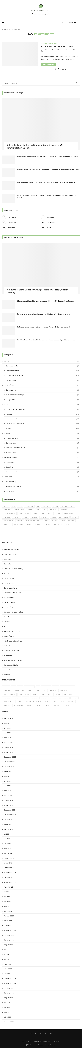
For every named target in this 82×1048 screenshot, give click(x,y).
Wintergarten (18, 524)
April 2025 (7, 791)
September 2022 (10, 940)
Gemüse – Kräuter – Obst (42, 448)
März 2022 (8, 969)
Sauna (54, 517)
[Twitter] (65, 22)
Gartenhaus (7, 510)
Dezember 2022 (10, 925)
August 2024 (8, 829)
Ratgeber (34, 517)
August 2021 (8, 998)
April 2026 (7, 738)
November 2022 (10, 930)
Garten (55, 506)
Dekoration (42, 462)
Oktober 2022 (9, 935)
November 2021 (10, 983)
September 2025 (10, 771)
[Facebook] (62, 22)
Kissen (27, 513)
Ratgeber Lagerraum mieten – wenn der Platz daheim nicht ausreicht (44, 327)
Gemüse (30, 510)
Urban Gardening (42, 481)
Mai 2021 (7, 1007)
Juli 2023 (7, 892)
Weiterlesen (48, 64)
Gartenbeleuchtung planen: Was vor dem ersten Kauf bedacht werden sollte (47, 182)
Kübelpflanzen (42, 452)
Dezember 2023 (10, 868)
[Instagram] (67, 22)
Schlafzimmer (63, 517)
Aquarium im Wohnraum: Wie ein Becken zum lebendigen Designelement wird (47, 156)
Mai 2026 (7, 733)
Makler (50, 513)
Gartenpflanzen (42, 443)
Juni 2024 (7, 839)
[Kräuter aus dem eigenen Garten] (20, 54)
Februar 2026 (9, 747)
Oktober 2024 (9, 819)
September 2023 (10, 882)
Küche (35, 513)
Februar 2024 (9, 858)
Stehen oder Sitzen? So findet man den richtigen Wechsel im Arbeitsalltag (45, 301)
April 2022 (7, 964)
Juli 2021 (7, 1002)
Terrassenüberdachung (33, 521)
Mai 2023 (7, 901)
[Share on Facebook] (58, 69)
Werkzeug (7, 524)
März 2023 (8, 911)
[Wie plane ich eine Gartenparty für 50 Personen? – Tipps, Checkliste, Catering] (41, 268)
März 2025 (8, 795)
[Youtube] (72, 22)
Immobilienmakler (9, 513)
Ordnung (7, 517)
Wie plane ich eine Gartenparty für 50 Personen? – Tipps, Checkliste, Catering (39, 291)
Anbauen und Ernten (42, 486)
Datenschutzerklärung (42, 1041)
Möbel (58, 513)
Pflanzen (42, 433)
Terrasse (19, 521)
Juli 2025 (7, 776)
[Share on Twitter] (60, 69)
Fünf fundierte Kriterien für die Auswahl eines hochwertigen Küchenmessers (46, 340)
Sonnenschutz (8, 521)
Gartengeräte (42, 390)
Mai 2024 (7, 844)
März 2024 (8, 853)
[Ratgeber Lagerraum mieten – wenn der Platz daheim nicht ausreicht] (8, 330)
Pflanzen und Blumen (42, 472)
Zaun (67, 524)
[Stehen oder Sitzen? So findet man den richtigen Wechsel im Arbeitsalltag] (8, 304)
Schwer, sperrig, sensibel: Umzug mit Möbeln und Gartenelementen (43, 314)
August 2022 (8, 945)
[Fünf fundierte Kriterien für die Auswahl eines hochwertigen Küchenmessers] (8, 343)
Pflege (25, 517)
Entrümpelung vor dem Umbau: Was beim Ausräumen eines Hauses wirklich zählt (48, 169)
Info (20, 513)
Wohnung (46, 524)
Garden (42, 361)
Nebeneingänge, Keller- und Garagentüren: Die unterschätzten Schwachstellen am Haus (37, 146)
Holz (44, 510)
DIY (38, 506)
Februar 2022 (9, 974)
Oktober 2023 (9, 877)
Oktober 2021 (9, 988)
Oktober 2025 (9, 766)
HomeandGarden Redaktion (60, 50)
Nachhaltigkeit (69, 513)
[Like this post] (55, 69)
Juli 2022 (7, 949)
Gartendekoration (42, 366)
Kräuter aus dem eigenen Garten (57, 46)
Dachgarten (42, 491)
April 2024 (7, 848)
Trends (54, 521)
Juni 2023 (7, 896)
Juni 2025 (7, 781)
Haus (37, 510)
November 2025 (10, 762)
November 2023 (10, 872)
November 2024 (10, 815)
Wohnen (42, 428)
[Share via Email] (65, 69)
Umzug (62, 521)
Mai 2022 (7, 959)
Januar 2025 (8, 805)
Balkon (6, 506)
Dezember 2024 (10, 810)
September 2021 (10, 993)
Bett (13, 506)
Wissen (29, 524)
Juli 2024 (7, 834)
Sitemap (57, 1041)
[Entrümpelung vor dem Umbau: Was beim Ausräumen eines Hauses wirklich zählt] (8, 172)
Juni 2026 (7, 728)
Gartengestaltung (42, 371)
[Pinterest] (69, 22)
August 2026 (8, 718)
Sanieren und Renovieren (42, 424)
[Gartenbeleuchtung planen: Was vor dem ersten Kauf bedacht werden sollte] (8, 185)
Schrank (74, 517)
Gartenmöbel (42, 380)
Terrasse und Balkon (42, 457)
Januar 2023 (8, 921)
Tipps (46, 521)
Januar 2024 (8, 863)
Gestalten (42, 467)
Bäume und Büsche (42, 438)
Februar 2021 (9, 1022)
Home (42, 404)
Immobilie (53, 510)
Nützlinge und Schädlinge (42, 395)
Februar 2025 (9, 800)
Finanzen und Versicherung (42, 409)
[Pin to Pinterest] (63, 69)
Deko (20, 506)
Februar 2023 (9, 916)
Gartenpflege (42, 385)
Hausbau (42, 414)
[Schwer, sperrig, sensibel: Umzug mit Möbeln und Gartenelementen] (8, 317)
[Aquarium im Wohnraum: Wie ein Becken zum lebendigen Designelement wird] (8, 160)
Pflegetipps (42, 399)
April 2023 (7, 906)
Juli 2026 (7, 723)
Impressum (26, 1041)
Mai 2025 (7, 786)
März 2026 (8, 742)
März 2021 (8, 1017)
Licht (42, 513)
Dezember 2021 (10, 978)
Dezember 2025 (10, 757)
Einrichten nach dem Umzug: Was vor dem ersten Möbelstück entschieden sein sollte (47, 196)
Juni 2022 (7, 954)
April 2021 (7, 1012)
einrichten (46, 506)
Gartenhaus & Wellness (42, 375)
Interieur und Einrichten (42, 419)
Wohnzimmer (58, 524)
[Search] (79, 22)
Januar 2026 (8, 752)
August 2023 (8, 887)
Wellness (71, 521)
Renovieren (44, 517)
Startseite (5, 30)
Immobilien (63, 510)
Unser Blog (42, 477)
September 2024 (10, 824)
